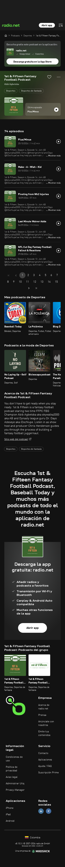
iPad (8, 814)
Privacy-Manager (15, 790)
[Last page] (36, 288)
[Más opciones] (59, 77)
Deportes (10, 91)
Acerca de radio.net (43, 707)
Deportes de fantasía (31, 91)
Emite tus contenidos (44, 733)
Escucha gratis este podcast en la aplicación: (31, 44)
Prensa (42, 715)
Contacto (43, 753)
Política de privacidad (11, 769)
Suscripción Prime (48, 772)
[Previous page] (16, 275)
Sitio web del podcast (16, 439)
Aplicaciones (45, 759)
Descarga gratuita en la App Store (32, 62)
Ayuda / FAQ (45, 766)
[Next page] (29, 288)
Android (10, 821)
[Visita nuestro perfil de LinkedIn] (41, 811)
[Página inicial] (5, 35)
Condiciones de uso (14, 759)
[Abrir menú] (60, 25)
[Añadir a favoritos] (49, 77)
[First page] (9, 275)
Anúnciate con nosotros (46, 723)
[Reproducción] (56, 109)
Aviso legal (12, 777)
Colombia (34, 837)
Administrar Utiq (15, 783)
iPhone (9, 808)
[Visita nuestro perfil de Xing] (48, 811)
